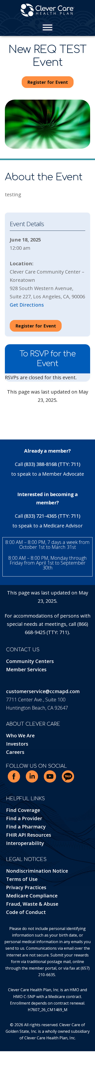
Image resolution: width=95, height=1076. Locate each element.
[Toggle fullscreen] (5, 1055)
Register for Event (47, 82)
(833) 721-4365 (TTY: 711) (52, 516)
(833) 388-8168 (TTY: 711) (52, 464)
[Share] (8, 1055)
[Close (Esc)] (12, 1055)
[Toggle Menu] (47, 27)
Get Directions (27, 304)
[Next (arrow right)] (5, 1064)
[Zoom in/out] (1, 1055)
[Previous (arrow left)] (1, 1064)
